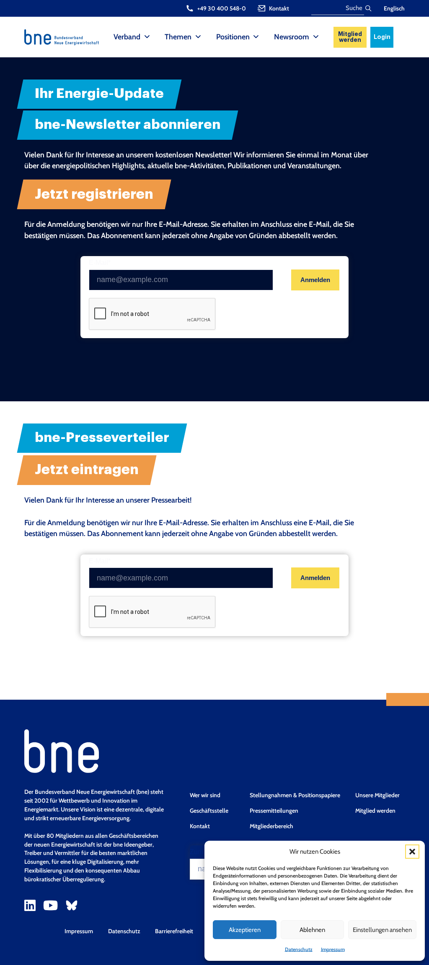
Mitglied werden (350, 37)
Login (382, 37)
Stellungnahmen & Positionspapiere (295, 795)
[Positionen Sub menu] (256, 37)
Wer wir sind (205, 795)
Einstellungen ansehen (382, 930)
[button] (412, 851)
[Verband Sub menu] (147, 37)
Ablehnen (312, 930)
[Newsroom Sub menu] (316, 37)
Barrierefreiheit (174, 931)
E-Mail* (100, 262)
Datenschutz (299, 949)
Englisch (394, 8)
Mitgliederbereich (271, 826)
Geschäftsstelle (209, 810)
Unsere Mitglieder (377, 795)
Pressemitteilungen (274, 810)
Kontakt (200, 826)
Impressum (333, 949)
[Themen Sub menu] (198, 37)
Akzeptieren (245, 930)
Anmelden (315, 279)
